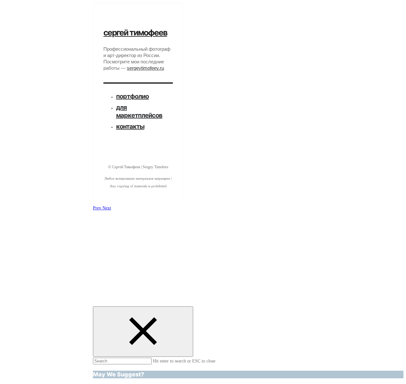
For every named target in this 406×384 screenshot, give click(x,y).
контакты (130, 126)
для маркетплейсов (139, 111)
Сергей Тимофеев (135, 32)
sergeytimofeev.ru (145, 68)
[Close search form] (143, 331)
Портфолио (132, 96)
